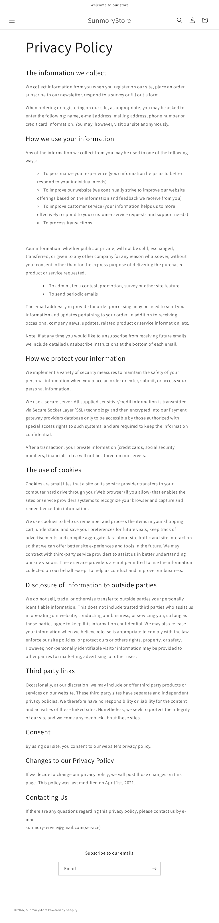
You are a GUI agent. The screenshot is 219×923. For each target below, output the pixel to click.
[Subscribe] (154, 868)
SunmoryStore (36, 910)
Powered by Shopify (63, 910)
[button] (12, 20)
